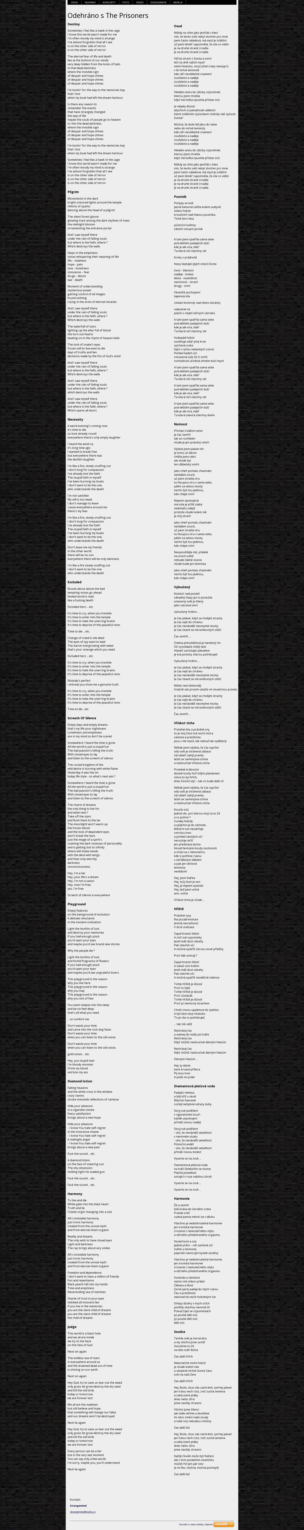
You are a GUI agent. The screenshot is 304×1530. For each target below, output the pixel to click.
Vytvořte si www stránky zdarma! (196, 1524)
